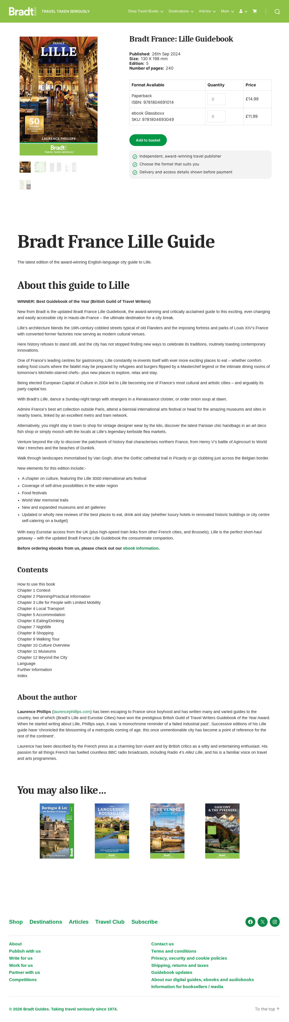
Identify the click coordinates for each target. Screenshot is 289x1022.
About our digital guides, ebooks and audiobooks (202, 979)
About (15, 944)
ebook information (140, 548)
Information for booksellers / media (187, 986)
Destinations (179, 11)
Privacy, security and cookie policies (189, 958)
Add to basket (148, 140)
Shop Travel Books (143, 11)
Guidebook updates (171, 972)
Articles (205, 11)
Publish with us (25, 951)
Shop (16, 922)
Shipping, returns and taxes (180, 965)
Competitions (23, 979)
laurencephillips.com (72, 711)
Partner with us (24, 972)
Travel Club (110, 922)
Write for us (21, 958)
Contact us (162, 944)
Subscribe (144, 922)
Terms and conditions (173, 951)
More (225, 11)
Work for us (21, 965)
